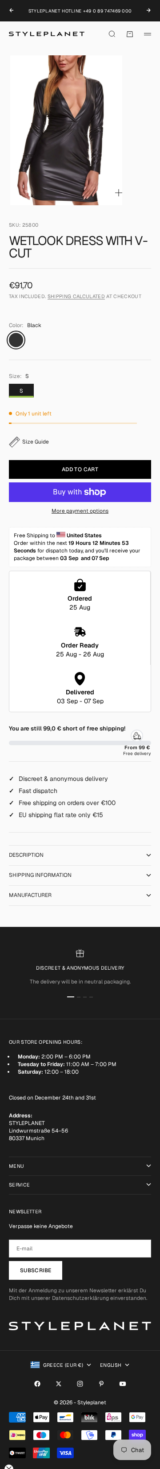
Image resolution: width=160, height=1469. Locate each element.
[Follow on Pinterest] (101, 1383)
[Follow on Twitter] (58, 1383)
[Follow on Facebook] (37, 1383)
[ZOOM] (119, 193)
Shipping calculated (76, 296)
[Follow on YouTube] (122, 1383)
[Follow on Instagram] (80, 1383)
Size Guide (35, 441)
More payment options (80, 511)
